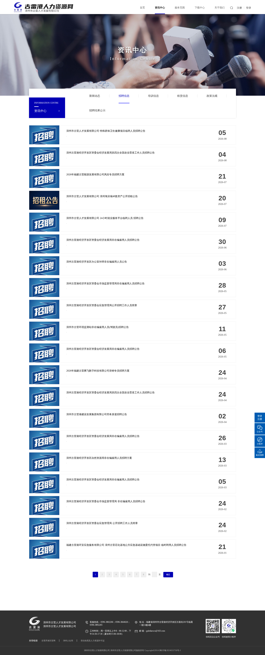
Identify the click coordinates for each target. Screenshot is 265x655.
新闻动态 (94, 95)
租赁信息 (182, 95)
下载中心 (200, 7)
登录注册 (259, 417)
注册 (239, 7)
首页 (142, 7)
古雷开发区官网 (48, 641)
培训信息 (153, 95)
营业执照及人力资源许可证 (93, 641)
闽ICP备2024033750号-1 (170, 650)
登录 (248, 7)
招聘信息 (124, 95)
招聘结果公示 (97, 110)
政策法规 (212, 95)
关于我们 (220, 7)
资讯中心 (160, 7)
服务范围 (180, 7)
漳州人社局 (68, 641)
